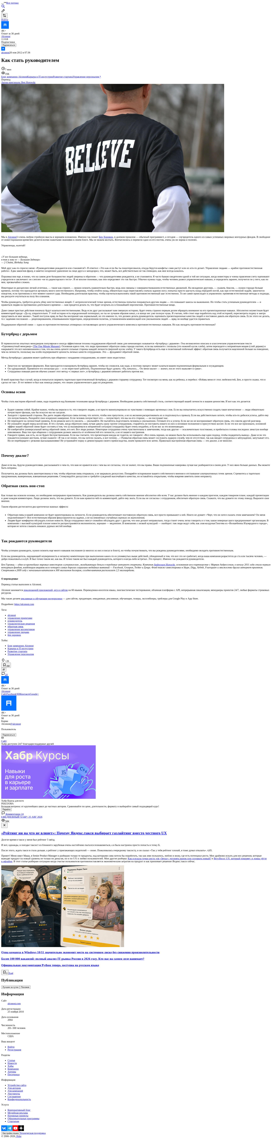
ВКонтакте (24, 694)
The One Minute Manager (47, 346)
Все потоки (12, 3)
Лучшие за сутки (10, 987)
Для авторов (14, 1088)
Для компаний (15, 1091)
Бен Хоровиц (106, 237)
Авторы (12, 1071)
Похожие (25, 987)
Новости (12, 1063)
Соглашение (14, 1096)
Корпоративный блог (19, 1110)
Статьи (11, 1060)
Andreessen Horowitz (164, 564)
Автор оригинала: (18, 82)
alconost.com (14, 1003)
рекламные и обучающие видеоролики (41, 598)
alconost (5, 52)
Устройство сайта (17, 1085)
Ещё (11, 973)
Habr (18, 1136)
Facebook (11, 694)
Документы (14, 1093)
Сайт (4, 694)
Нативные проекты (18, 1115)
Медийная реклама (18, 1113)
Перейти (6, 809)
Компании (13, 1069)
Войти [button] (4, 19)
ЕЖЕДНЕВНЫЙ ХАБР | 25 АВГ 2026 (21, 817)
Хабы (11, 1066)
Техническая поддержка (33, 1133)
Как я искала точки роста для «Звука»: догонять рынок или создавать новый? (169, 858)
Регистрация (14, 1049)
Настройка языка (11, 1133)
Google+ (34, 694)
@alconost (15, 724)
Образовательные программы (23, 1118)
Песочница (14, 1074)
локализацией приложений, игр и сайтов (45, 590)
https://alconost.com (24, 604)
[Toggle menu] (2, 3)
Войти (11, 1047)
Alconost (12, 237)
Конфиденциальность (19, 1099)
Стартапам (13, 1121)
